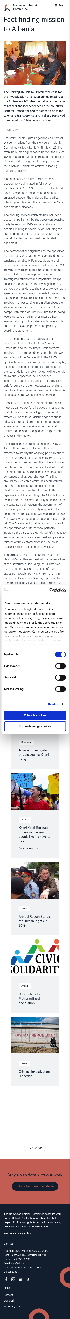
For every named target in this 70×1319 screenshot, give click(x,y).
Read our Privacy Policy (17, 1233)
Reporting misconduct (16, 1306)
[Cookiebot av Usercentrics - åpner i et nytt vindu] (50, 590)
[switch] (60, 666)
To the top (35, 1147)
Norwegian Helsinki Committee (25, 7)
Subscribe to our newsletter (35, 1186)
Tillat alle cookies (35, 715)
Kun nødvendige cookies (35, 726)
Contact (8, 1295)
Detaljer (53, 704)
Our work (9, 1300)
